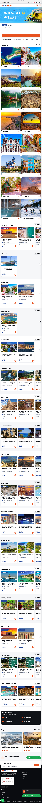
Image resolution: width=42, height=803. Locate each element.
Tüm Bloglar (36, 729)
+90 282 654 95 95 (6, 2)
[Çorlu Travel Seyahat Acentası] (6, 5)
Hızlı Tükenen (22, 438)
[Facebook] (30, 2)
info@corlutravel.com (6, 795)
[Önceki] (37, 21)
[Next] (40, 235)
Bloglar (2, 794)
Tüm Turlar (37, 44)
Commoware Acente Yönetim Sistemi (35, 801)
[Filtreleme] (21, 35)
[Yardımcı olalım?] (2, 800)
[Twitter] (31, 2)
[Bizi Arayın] (37, 5)
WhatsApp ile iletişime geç (34, 757)
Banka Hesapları (24, 772)
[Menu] (40, 5)
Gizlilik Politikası (24, 774)
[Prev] (1, 235)
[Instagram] (28, 2)
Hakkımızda (24, 776)
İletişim (23, 778)
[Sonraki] (40, 21)
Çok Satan (4, 438)
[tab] (4, 25)
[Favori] (16, 236)
